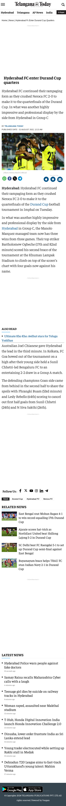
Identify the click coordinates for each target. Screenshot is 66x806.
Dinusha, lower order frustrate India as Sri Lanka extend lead (33, 736)
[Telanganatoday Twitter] (26, 491)
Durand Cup (39, 204)
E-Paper (61, 12)
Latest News (13, 655)
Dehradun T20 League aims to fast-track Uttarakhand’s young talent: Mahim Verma (32, 766)
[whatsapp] (4, 178)
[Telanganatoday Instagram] (36, 491)
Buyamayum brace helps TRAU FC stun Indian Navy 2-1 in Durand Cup (40, 565)
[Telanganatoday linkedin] (41, 491)
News (11, 20)
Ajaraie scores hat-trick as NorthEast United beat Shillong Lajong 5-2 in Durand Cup (38, 533)
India (49, 12)
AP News (37, 12)
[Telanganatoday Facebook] (20, 491)
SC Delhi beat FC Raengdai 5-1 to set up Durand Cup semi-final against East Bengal (41, 549)
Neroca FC (48, 499)
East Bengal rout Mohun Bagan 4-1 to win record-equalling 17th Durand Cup (41, 518)
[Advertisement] (33, 449)
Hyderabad (7, 12)
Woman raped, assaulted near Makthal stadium (31, 707)
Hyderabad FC (33, 499)
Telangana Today (14, 126)
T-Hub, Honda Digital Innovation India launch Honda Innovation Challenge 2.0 (32, 721)
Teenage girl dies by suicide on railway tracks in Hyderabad (31, 693)
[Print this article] (60, 180)
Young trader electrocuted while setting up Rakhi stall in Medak (34, 750)
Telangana (23, 12)
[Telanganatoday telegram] (46, 491)
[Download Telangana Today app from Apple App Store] (46, 180)
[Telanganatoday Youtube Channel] (31, 491)
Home (4, 20)
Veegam (46, 800)
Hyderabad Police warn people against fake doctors (31, 665)
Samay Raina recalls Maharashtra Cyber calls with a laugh (32, 679)
